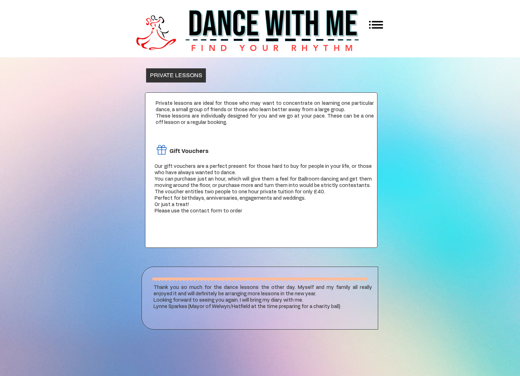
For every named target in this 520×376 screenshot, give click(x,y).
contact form (206, 211)
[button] (176, 75)
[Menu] (376, 24)
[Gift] (161, 149)
